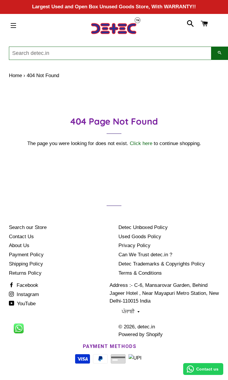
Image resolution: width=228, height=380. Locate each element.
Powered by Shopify (140, 334)
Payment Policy (26, 254)
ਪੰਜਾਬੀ (128, 311)
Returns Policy (25, 273)
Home (15, 75)
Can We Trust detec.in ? (145, 254)
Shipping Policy (26, 264)
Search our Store (28, 227)
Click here (141, 143)
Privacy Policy (134, 245)
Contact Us (21, 236)
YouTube (25, 303)
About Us (19, 245)
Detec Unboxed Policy (143, 227)
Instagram (27, 294)
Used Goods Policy (139, 236)
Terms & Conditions (140, 273)
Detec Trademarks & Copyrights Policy (161, 264)
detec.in (146, 327)
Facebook (26, 285)
